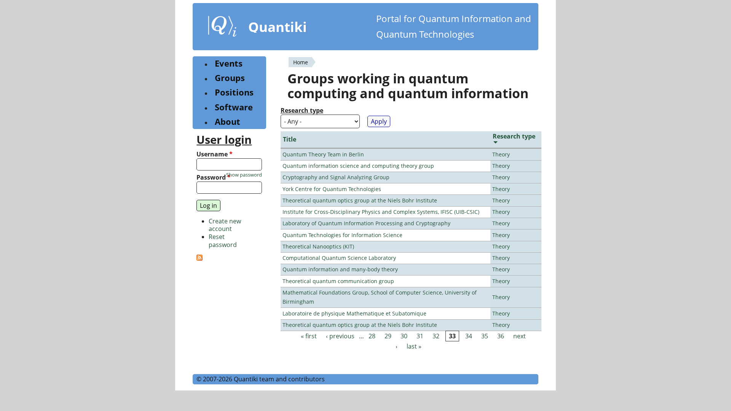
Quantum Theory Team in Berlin (323, 154)
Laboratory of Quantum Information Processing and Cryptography (366, 223)
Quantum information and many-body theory (340, 269)
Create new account (225, 225)
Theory (501, 154)
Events (229, 63)
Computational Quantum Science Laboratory (339, 257)
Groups (230, 78)
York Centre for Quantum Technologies (332, 189)
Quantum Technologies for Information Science (342, 235)
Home (300, 62)
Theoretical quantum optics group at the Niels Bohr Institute (360, 200)
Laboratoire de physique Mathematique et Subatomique (354, 313)
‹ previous (340, 336)
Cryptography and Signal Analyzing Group (336, 177)
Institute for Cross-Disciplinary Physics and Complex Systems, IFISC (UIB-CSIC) (381, 211)
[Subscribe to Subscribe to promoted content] (199, 258)
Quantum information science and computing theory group (358, 165)
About (227, 121)
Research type (302, 111)
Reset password (223, 241)
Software (234, 107)
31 (420, 336)
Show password (244, 175)
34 (468, 336)
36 (500, 336)
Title (289, 139)
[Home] (222, 27)
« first (309, 336)
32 (436, 336)
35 (484, 336)
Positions (234, 92)
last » (414, 346)
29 (388, 336)
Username (214, 154)
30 (404, 336)
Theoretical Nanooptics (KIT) (318, 246)
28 (372, 336)
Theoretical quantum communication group (338, 281)
